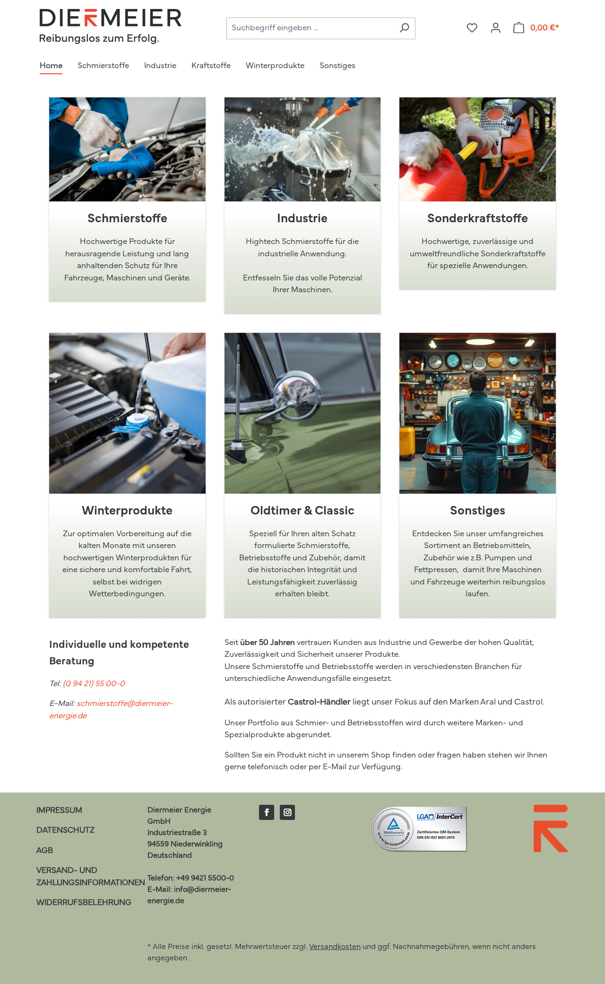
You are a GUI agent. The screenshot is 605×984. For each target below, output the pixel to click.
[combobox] (309, 28)
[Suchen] (404, 28)
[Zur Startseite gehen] (111, 26)
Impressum (59, 810)
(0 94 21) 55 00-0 (94, 684)
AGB (44, 850)
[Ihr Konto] (495, 28)
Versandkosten (335, 947)
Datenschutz (65, 830)
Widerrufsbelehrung (83, 902)
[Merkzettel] (472, 28)
